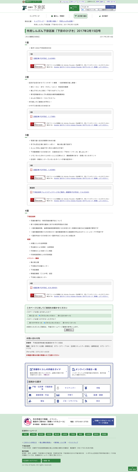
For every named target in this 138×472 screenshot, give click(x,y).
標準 (97, 1)
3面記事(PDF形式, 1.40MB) (44, 170)
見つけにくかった (69, 323)
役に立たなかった (64, 315)
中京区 (49, 434)
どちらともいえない (47, 315)
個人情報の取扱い (45, 442)
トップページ (39, 21)
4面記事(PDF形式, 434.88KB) (45, 287)
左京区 (41, 434)
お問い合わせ (111, 1)
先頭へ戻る (132, 469)
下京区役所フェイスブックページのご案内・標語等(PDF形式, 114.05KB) (61, 192)
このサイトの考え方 (30, 442)
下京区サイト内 (90, 9)
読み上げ (74, 1)
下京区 (73, 434)
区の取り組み (52, 21)
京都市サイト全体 (107, 9)
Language (65, 1)
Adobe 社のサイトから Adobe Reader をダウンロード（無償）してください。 (81, 67)
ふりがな (81, 1)
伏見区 (104, 434)
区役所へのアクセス (30, 460)
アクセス (74, 8)
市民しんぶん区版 (66, 21)
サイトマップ (73, 442)
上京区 (33, 434)
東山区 (57, 434)
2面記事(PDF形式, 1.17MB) (44, 116)
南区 (80, 434)
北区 (25, 434)
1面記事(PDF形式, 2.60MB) (44, 58)
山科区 (65, 434)
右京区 (88, 434)
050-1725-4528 (83, 448)
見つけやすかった (36, 323)
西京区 (96, 434)
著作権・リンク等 (60, 442)
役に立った (33, 315)
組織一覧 (47, 460)
